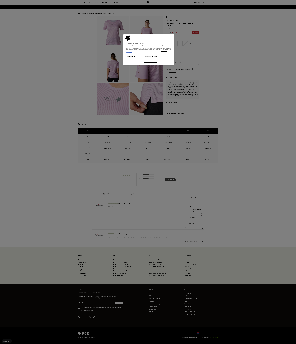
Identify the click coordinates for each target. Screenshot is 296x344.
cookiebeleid (164, 50)
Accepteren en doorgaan (150, 60)
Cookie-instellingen (131, 56)
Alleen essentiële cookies (151, 56)
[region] (148, 49)
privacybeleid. (129, 52)
